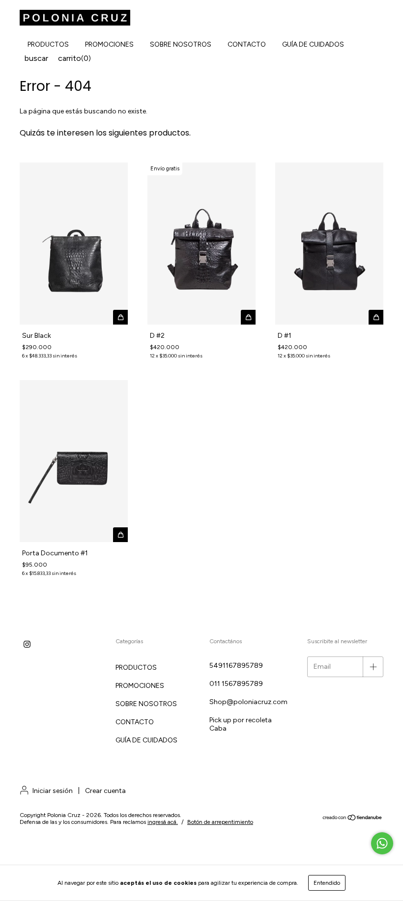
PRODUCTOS (48, 44)
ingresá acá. (162, 822)
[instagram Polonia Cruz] (27, 644)
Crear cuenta (105, 791)
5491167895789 (236, 665)
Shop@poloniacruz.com (248, 702)
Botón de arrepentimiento (220, 822)
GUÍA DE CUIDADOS (313, 44)
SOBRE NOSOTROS (180, 44)
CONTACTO (247, 44)
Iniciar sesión (52, 791)
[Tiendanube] (352, 819)
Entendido (327, 882)
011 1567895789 (236, 684)
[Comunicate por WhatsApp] (382, 843)
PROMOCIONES (109, 44)
